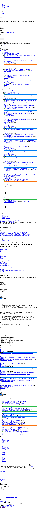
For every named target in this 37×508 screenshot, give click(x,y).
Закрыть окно (2, 44)
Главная (3, 1)
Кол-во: (2, 295)
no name (1, 281)
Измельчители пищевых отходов (7, 443)
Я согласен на (9, 32)
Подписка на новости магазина (5, 224)
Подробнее (9, 61)
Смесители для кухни (5, 441)
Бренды (3, 454)
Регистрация (4, 14)
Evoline (18, 222)
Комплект (2, 262)
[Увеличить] (12, 270)
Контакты (4, 461)
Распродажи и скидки (5, 217)
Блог (3, 460)
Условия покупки (5, 4)
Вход (3, 13)
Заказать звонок (9, 18)
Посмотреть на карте (4, 469)
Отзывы (1, 266)
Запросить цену (9, 506)
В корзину (10, 76)
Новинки (3, 215)
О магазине (4, 3)
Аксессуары (2, 265)
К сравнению (12, 62)
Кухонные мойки (5, 442)
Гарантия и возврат (5, 6)
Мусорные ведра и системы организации (9, 439)
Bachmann (12, 222)
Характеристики (3, 264)
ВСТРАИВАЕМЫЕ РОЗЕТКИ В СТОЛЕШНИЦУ (8, 231)
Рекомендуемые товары (6, 218)
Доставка (3, 5)
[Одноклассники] (2, 298)
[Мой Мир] (3, 298)
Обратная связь (2, 479)
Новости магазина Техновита (5, 219)
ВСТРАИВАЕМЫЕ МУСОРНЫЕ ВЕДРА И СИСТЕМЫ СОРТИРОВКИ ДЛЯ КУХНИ (14, 235)
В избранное (6, 63)
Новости (3, 8)
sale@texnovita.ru (31, 466)
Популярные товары (5, 216)
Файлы (1, 268)
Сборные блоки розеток (6, 438)
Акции (3, 453)
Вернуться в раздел (3, 260)
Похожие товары (3, 267)
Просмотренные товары (4, 399)
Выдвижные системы (5, 440)
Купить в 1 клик (7, 62)
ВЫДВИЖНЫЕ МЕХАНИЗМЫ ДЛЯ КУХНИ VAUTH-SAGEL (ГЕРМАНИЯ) (13, 233)
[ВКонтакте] (1, 298)
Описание (2, 263)
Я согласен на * (9, 497)
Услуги (3, 7)
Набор (1, 261)
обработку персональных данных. (11, 32)
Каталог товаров (3, 50)
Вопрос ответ (4, 10)
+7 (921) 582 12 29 (3, 480)
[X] (5, 298)
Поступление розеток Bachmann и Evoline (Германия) (9, 221)
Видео (1, 269)
